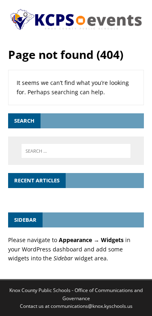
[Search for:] (76, 150)
